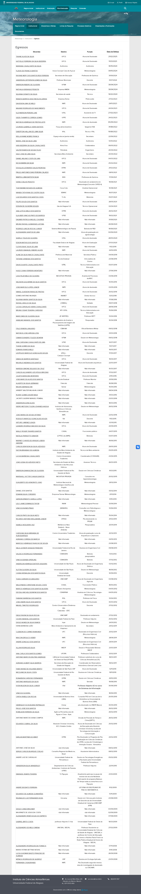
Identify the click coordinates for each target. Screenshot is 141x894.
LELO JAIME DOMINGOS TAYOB (27, 504)
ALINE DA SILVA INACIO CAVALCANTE (30, 255)
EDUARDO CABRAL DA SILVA (27, 724)
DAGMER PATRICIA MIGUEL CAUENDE (30, 220)
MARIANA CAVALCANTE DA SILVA (28, 66)
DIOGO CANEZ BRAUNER (25, 809)
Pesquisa (74, 8)
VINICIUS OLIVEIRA (23, 693)
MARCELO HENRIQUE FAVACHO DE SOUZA (32, 543)
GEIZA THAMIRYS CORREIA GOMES (29, 118)
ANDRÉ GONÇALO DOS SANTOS (28, 642)
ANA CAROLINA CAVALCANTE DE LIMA (30, 342)
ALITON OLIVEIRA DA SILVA (26, 570)
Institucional (40, 8)
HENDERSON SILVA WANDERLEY (28, 766)
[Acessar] (125, 13)
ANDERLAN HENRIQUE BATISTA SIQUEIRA (31, 564)
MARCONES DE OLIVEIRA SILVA (28, 316)
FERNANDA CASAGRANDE (26, 863)
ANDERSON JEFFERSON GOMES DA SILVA (31, 80)
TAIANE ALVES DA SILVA (25, 57)
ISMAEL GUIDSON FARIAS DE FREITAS (30, 292)
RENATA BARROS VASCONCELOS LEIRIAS (31, 99)
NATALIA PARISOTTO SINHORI (27, 436)
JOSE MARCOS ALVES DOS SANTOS (29, 379)
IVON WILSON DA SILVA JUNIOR (28, 686)
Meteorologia (25, 19)
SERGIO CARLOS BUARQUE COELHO (29, 751)
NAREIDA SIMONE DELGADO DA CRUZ (30, 369)
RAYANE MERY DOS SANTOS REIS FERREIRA (32, 76)
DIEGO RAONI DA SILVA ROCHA (27, 615)
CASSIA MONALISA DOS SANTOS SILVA (30, 573)
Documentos (19, 31)
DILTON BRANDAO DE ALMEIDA (27, 450)
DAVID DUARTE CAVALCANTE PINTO (29, 265)
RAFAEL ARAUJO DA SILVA (26, 303)
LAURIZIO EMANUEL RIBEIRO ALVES (29, 250)
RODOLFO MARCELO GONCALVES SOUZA (31, 419)
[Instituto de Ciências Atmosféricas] (16, 8)
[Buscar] (125, 8)
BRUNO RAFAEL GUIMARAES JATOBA (30, 224)
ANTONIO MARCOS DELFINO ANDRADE (31, 657)
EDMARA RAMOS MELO (24, 350)
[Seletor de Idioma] (127, 13)
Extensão (82, 8)
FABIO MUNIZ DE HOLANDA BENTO (29, 669)
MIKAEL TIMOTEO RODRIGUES (27, 605)
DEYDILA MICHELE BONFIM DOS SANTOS (31, 592)
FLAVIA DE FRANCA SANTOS (27, 71)
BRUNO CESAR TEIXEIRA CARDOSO (29, 310)
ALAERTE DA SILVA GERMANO (27, 383)
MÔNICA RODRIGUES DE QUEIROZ (29, 859)
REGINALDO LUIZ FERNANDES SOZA (29, 798)
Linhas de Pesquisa (66, 26)
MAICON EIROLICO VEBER (26, 638)
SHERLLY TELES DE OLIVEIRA (26, 238)
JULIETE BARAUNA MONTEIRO (27, 376)
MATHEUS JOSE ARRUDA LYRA (27, 333)
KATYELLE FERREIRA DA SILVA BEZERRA (31, 61)
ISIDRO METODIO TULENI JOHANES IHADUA (32, 406)
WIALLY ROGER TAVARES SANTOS (28, 431)
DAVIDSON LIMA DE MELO (25, 104)
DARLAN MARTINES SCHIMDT (27, 737)
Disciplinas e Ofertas (48, 26)
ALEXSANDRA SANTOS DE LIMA (28, 232)
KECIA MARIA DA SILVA (25, 163)
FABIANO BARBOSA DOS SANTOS (28, 598)
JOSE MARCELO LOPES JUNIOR (27, 287)
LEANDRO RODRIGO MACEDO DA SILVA (31, 426)
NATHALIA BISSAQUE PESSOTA (27, 89)
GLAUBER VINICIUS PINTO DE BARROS (30, 216)
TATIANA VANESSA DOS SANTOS (28, 259)
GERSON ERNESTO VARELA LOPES (29, 499)
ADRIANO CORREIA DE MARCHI (28, 539)
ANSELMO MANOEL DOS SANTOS (28, 320)
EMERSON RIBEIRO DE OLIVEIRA (28, 85)
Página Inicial (28, 8)
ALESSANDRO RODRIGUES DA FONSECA (31, 846)
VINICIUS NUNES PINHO (25, 508)
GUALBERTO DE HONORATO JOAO (29, 482)
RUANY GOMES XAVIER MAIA (27, 395)
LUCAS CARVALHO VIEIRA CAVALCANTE (31, 307)
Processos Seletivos (84, 26)
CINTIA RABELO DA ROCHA (26, 697)
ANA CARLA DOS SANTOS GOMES (28, 654)
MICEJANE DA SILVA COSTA (26, 672)
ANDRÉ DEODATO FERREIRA (26, 787)
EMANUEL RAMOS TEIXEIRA (26, 774)
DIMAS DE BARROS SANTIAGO (27, 359)
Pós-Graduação (62, 8)
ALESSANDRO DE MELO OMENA (28, 828)
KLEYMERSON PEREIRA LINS (26, 113)
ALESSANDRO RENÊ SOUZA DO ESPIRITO (31, 816)
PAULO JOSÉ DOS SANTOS (26, 708)
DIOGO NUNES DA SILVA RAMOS (28, 622)
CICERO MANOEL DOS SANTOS (27, 619)
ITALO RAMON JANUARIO (25, 329)
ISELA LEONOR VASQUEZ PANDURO (29, 548)
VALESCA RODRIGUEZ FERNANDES (29, 554)
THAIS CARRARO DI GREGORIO (27, 579)
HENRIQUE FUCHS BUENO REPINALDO (30, 705)
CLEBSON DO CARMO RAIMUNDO (28, 632)
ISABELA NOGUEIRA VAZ (25, 525)
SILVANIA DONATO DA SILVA (26, 94)
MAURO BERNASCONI (24, 387)
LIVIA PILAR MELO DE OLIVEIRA (27, 276)
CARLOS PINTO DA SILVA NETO (27, 515)
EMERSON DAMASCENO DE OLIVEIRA (30, 471)
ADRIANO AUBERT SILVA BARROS (28, 663)
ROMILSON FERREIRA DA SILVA (27, 712)
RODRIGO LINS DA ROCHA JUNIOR (29, 229)
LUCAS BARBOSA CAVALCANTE (28, 456)
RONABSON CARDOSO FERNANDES (29, 678)
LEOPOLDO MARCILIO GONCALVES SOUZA (32, 353)
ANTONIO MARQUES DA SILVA (27, 682)
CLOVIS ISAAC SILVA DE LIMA (27, 247)
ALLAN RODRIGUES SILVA (25, 648)
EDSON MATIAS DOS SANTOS (27, 243)
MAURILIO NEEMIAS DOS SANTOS (28, 363)
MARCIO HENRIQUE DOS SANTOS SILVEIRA (32, 589)
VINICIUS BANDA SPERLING (26, 560)
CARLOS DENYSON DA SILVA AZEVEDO (30, 447)
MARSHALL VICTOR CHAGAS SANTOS (30, 476)
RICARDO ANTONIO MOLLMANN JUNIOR (31, 519)
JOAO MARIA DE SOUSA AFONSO (28, 415)
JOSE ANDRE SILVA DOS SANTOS (28, 602)
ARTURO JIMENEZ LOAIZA (25, 423)
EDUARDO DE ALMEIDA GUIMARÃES (29, 794)
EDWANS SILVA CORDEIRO (26, 494)
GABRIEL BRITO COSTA (24, 822)
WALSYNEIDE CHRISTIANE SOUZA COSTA (31, 585)
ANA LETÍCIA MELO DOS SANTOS (28, 211)
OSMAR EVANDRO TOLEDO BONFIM (29, 338)
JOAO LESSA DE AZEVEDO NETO (28, 462)
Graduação (51, 8)
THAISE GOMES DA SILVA (25, 346)
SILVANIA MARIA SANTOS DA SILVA (29, 300)
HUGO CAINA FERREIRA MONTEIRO (29, 271)
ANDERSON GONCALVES (25, 403)
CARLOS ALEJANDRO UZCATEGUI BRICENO (32, 372)
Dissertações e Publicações (104, 26)
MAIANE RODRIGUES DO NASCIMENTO (30, 108)
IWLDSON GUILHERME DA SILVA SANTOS (31, 282)
